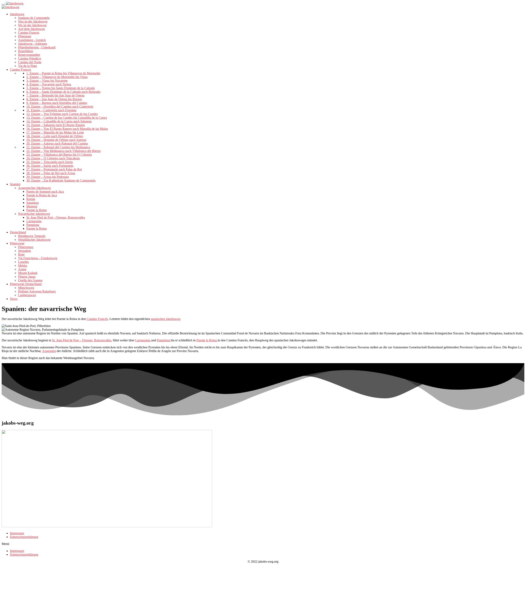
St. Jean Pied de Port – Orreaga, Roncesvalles (81, 340)
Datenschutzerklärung (24, 537)
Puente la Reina (207, 340)
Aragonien (49, 351)
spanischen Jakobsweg (165, 319)
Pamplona (164, 340)
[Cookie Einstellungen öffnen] (32, 596)
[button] (263, 544)
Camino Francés (97, 319)
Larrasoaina (143, 340)
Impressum (17, 533)
